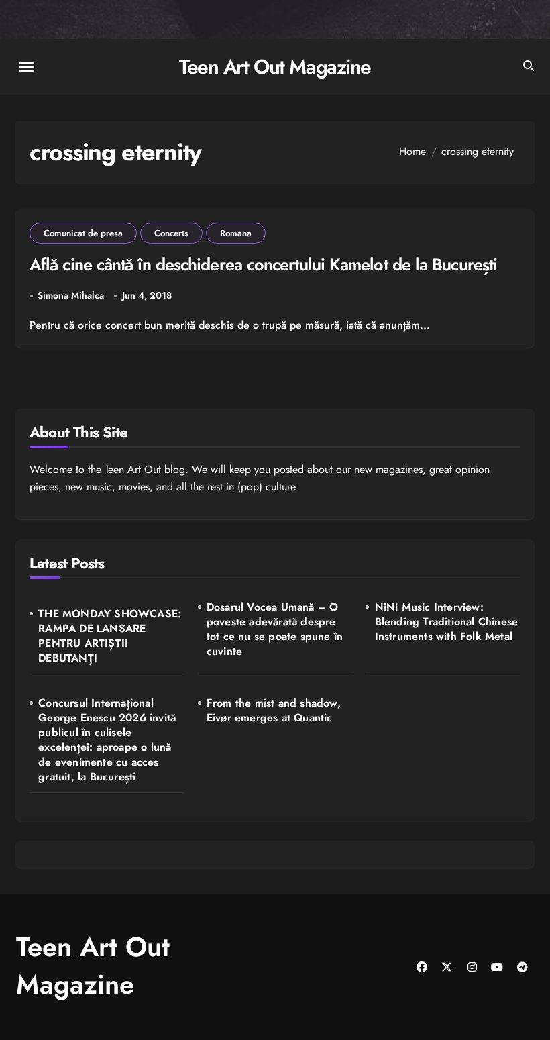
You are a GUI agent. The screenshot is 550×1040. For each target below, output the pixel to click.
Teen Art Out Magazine (275, 66)
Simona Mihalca (71, 295)
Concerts (171, 233)
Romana (236, 233)
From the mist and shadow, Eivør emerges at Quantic (274, 710)
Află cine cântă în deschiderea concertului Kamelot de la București (263, 264)
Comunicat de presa (83, 233)
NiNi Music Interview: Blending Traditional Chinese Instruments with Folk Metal (446, 622)
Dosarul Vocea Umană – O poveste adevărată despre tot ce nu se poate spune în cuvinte (275, 629)
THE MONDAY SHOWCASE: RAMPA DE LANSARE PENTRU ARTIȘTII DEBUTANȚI (109, 636)
